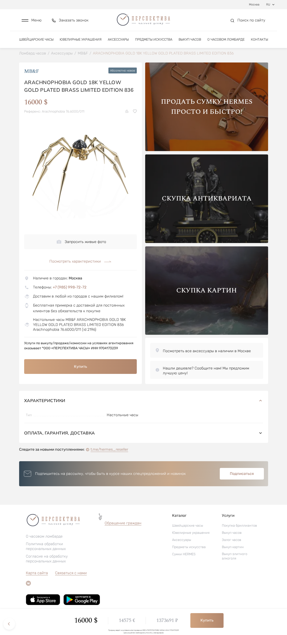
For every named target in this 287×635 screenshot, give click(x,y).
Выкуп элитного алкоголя (234, 556)
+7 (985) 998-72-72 (70, 287)
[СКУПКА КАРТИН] (206, 334)
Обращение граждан (123, 523)
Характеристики (44, 400)
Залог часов (231, 540)
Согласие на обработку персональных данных (47, 558)
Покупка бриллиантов (239, 525)
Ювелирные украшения (80, 39)
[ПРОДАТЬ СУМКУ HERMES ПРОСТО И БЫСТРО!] (206, 150)
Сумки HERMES (184, 554)
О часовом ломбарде (226, 39)
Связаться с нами (71, 573)
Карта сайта (37, 573)
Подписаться (242, 473)
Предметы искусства (153, 39)
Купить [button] (80, 366)
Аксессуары (118, 39)
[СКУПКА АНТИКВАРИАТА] (206, 242)
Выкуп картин (233, 547)
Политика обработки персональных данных (46, 546)
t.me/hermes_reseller (109, 449)
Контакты (259, 39)
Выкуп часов (190, 39)
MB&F (31, 71)
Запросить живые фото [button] (85, 241)
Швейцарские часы (36, 39)
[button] (32, 20)
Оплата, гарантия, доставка (59, 433)
